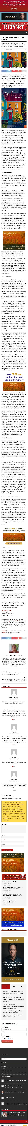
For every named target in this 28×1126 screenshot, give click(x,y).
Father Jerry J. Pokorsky (8, 902)
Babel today (6, 1001)
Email (2, 840)
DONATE (14, 8)
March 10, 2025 (6, 49)
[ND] (2, 1098)
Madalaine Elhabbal (7, 890)
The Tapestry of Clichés (9, 901)
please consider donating (15, 621)
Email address (5, 1027)
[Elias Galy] (2, 1081)
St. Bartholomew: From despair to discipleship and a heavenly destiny (12, 894)
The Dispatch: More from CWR (14, 877)
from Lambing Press (13, 664)
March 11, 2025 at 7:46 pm (14, 759)
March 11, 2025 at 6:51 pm (14, 733)
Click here (3, 630)
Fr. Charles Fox (7, 897)
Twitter (3, 1068)
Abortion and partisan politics (19, 1080)
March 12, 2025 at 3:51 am (14, 780)
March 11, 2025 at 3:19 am (14, 699)
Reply (14, 719)
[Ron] (2, 1086)
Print (25, 49)
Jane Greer (13, 49)
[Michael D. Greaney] (2, 1093)
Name (3, 835)
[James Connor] (2, 1104)
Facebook (3, 1066)
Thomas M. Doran (7, 883)
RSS (2, 1073)
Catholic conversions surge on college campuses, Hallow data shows (13, 888)
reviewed (10, 661)
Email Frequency (5, 1036)
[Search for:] (14, 1059)
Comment (3, 824)
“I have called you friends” (10, 882)
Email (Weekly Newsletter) (7, 1071)
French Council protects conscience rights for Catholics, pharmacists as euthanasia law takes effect (13, 993)
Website (3, 844)
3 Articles (20, 655)
